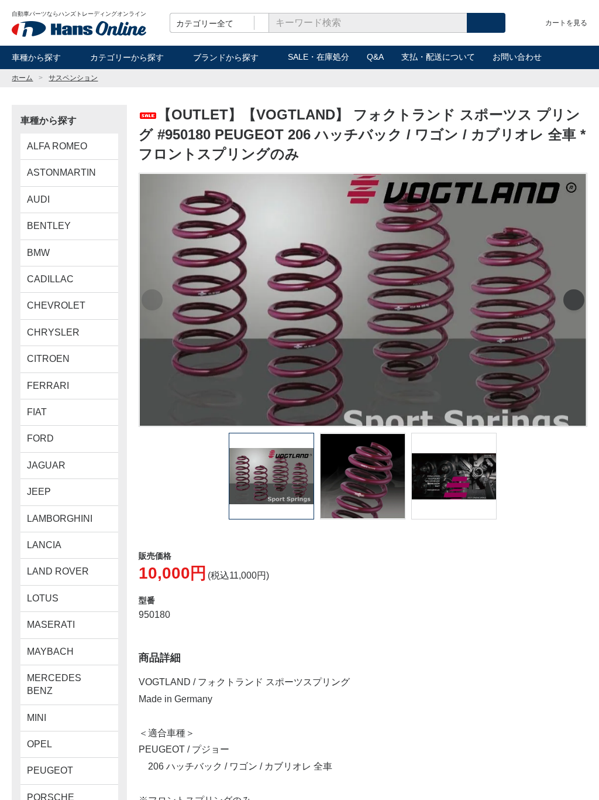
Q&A (375, 56)
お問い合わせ (517, 56)
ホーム (22, 78)
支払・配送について (438, 56)
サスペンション (73, 78)
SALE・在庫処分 (318, 56)
